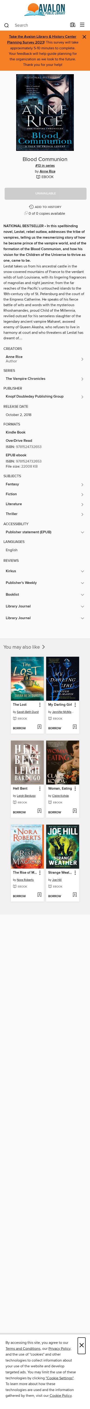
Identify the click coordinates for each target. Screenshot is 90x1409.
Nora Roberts (25, 880)
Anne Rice (47, 172)
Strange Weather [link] (60, 873)
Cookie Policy (61, 1395)
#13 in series (45, 166)
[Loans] (73, 25)
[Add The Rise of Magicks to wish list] (39, 895)
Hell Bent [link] (20, 789)
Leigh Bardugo (26, 796)
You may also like (22, 647)
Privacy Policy (59, 1348)
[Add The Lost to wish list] (39, 727)
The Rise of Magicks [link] (25, 873)
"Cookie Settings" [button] (59, 1378)
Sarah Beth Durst (28, 712)
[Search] (6, 25)
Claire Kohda (60, 796)
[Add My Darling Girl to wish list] (75, 727)
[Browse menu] (82, 25)
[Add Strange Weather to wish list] (75, 895)
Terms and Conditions (23, 1348)
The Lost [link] (20, 705)
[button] (46, 194)
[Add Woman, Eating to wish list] (75, 811)
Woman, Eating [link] (60, 789)
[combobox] (35, 25)
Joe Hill (57, 880)
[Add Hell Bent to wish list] (39, 811)
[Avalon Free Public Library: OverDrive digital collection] (45, 9)
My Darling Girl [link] (60, 705)
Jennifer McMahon (63, 712)
